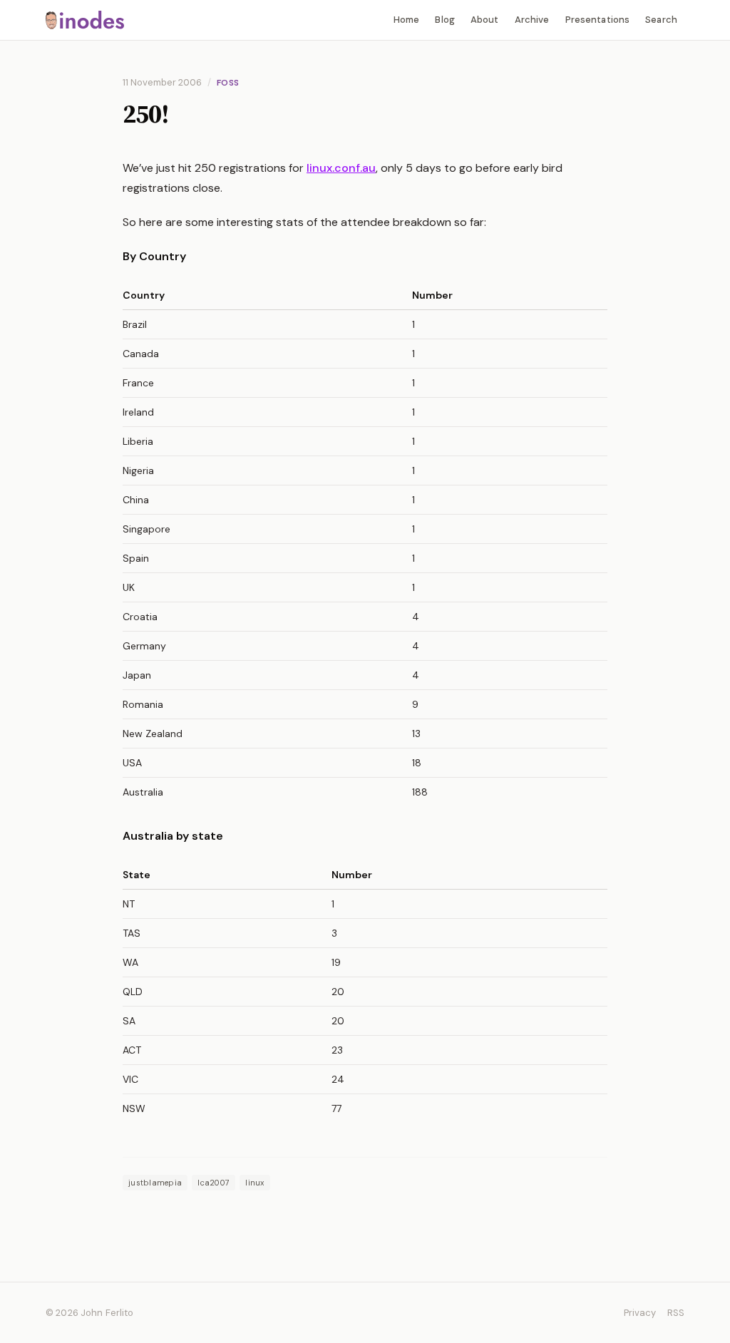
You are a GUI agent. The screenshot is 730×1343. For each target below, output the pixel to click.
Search (661, 20)
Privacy (640, 1313)
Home (407, 20)
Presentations (597, 20)
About (485, 20)
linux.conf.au (341, 167)
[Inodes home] (85, 20)
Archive (532, 20)
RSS (675, 1313)
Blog (445, 20)
